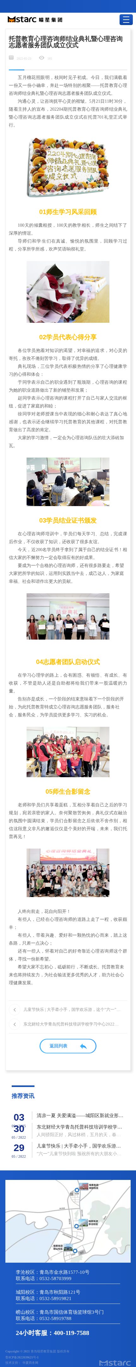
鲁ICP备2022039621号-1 (22, 1357)
